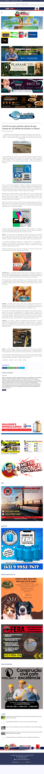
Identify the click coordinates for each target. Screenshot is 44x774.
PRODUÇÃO (11, 360)
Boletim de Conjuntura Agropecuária (29, 185)
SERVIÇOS (25, 360)
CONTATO (20, 0)
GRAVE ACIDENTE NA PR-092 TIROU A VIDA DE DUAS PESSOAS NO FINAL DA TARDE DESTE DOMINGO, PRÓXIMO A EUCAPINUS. (24, 733)
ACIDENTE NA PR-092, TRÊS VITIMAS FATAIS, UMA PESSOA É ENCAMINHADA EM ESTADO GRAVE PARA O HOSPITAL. (24, 718)
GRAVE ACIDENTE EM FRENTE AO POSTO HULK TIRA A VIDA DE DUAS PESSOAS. (22, 722)
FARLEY (30, 762)
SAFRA (16, 360)
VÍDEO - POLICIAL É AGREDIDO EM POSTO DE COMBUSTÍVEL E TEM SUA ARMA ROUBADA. (24, 727)
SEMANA (20, 360)
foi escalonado (19, 195)
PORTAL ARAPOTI (22, 762)
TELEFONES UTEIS (14, 0)
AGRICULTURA (9, 123)
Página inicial (4, 123)
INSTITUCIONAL (7, 0)
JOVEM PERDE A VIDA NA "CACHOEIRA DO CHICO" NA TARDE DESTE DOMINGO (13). (23, 737)
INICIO (2, 0)
